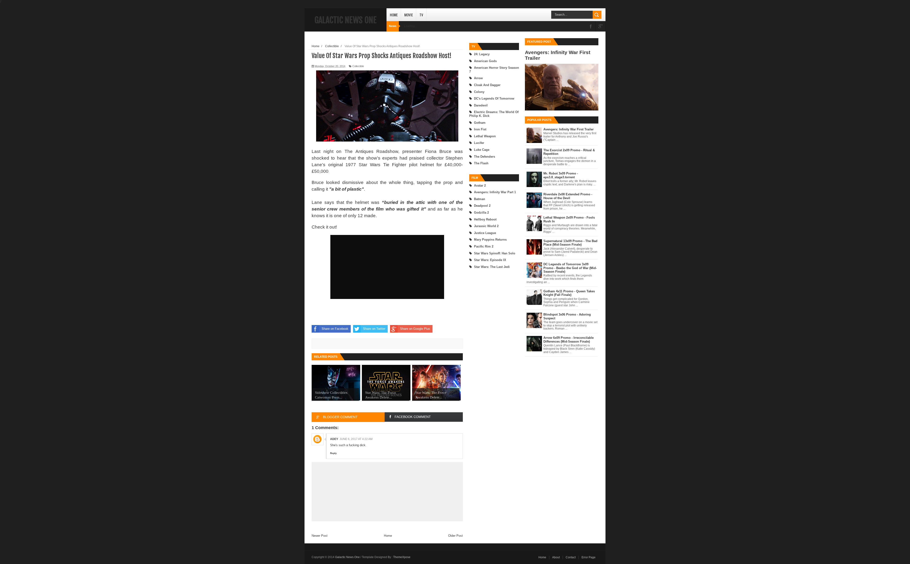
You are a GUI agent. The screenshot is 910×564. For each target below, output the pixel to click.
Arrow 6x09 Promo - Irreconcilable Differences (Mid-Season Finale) (568, 339)
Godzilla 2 (481, 212)
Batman (479, 199)
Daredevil (481, 105)
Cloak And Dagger (487, 85)
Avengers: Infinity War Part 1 (495, 192)
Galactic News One (345, 20)
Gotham (480, 122)
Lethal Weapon (485, 136)
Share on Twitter (374, 328)
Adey (334, 439)
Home (394, 14)
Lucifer (479, 143)
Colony (479, 92)
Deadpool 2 (482, 205)
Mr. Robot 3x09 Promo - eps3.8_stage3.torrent (560, 175)
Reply (333, 453)
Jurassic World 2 (486, 226)
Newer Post (320, 535)
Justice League (485, 233)
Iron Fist (480, 129)
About (556, 557)
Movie (408, 14)
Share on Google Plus (415, 328)
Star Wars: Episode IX (490, 260)
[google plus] (600, 27)
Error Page (589, 557)
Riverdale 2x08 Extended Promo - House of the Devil (567, 196)
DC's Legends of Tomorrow (494, 98)
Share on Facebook (335, 328)
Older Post (455, 535)
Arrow (478, 78)
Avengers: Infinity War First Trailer (568, 129)
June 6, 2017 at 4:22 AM (356, 439)
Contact (571, 557)
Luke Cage (481, 149)
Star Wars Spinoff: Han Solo (494, 253)
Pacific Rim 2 (483, 246)
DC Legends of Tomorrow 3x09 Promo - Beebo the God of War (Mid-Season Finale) (570, 267)
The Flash (481, 163)
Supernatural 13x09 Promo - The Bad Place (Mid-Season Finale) (570, 243)
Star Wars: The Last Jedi (492, 267)
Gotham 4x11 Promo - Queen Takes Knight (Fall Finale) (569, 293)
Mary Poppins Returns (490, 239)
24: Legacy (482, 54)
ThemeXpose (401, 557)
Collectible (358, 66)
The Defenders (484, 156)
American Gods (485, 61)
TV (421, 14)
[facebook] (591, 27)
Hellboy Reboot (485, 219)
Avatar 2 (480, 185)
